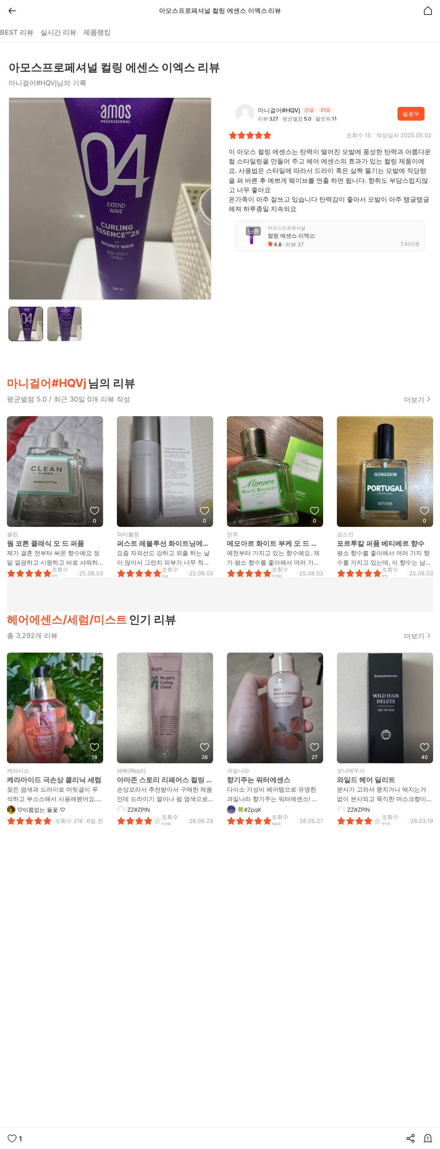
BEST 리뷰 (17, 32)
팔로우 (411, 113)
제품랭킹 (97, 32)
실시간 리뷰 (58, 32)
